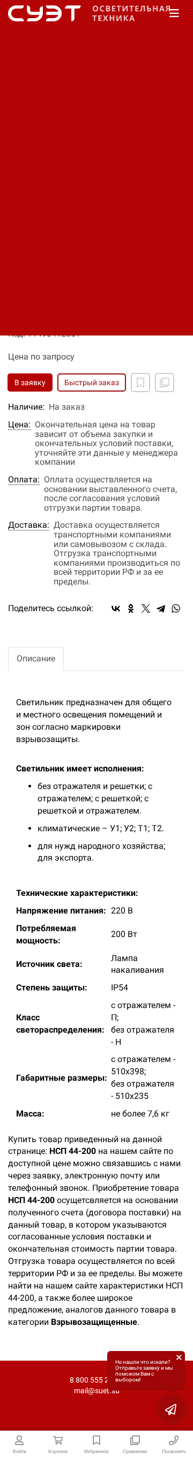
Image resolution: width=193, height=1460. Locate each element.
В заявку (30, 382)
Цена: (19, 425)
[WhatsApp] (175, 608)
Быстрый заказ (91, 382)
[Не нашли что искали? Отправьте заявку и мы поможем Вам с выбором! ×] (171, 1409)
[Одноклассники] (130, 608)
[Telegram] (160, 608)
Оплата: (24, 480)
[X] (145, 608)
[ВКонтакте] (115, 608)
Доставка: (28, 525)
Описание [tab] (36, 658)
